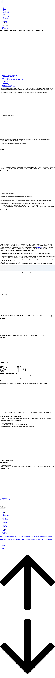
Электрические (5, 517)
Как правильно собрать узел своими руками (8, 86)
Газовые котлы (2, 536)
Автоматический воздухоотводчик (8, 76)
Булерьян (4, 525)
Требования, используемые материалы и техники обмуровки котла (10, 499)
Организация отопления (5, 521)
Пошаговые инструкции (7, 16)
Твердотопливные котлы (8, 536)
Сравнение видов (6, 19)
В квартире (5, 7)
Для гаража (5, 526)
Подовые (6, 529)
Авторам (3, 548)
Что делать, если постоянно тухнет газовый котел (28, 538)
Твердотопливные (6, 10)
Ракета (4, 530)
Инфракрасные (5, 18)
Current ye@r (2, 509)
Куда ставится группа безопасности (7, 84)
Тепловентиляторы (6, 17)
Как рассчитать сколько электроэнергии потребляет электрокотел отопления (16, 539)
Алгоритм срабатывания (5, 78)
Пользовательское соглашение (6, 547)
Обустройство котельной (3, 488)
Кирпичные (5, 21)
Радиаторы (3, 13)
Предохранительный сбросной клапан (9, 77)
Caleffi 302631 (5, 83)
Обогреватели (4, 518)
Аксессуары (5, 15)
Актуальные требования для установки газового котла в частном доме (10, 538)
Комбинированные (6, 12)
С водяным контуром (6, 531)
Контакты (3, 545)
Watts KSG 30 (5, 82)
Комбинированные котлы (30, 536)
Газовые (4, 9)
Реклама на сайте (4, 549)
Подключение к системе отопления (7, 85)
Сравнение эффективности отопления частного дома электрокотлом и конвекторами (40, 539)
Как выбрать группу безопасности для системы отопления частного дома (12, 79)
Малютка (6, 22)
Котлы (3, 8)
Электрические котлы (15, 536)
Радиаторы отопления (5, 532)
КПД (37, 139)
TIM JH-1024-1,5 (5, 80)
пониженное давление (39, 247)
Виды (4, 14)
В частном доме (5, 6)
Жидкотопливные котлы (22, 536)
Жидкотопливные (6, 11)
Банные (4, 20)
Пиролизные (5, 516)
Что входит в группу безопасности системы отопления (10, 75)
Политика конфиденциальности (6, 546)
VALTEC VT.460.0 (6, 81)
